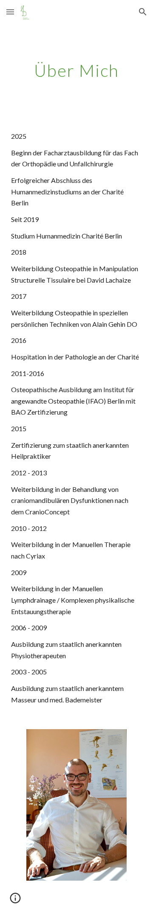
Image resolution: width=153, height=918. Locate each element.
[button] (10, 11)
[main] (76, 70)
